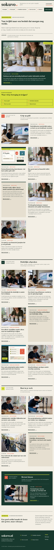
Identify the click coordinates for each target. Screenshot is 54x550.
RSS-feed (47, 536)
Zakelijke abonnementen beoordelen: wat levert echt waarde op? (40, 440)
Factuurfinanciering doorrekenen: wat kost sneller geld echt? (13, 170)
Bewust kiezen (41, 9)
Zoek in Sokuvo (48, 9)
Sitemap (46, 539)
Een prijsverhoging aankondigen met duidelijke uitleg (39, 313)
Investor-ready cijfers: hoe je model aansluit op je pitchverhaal (13, 188)
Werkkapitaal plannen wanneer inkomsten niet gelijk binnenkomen (39, 206)
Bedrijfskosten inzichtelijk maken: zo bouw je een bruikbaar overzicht (41, 127)
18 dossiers (49, 3)
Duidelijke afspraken (21, 9)
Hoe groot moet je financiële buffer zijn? (39, 170)
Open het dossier (7, 82)
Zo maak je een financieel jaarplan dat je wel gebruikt (13, 243)
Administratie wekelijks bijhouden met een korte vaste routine (13, 419)
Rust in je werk (32, 9)
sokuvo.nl (7, 535)
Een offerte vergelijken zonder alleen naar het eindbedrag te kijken (12, 330)
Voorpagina (4, 9)
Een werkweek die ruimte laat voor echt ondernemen (13, 456)
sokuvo (9, 4)
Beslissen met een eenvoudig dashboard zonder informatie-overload (24, 76)
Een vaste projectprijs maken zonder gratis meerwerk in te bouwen (12, 368)
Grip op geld (12, 9)
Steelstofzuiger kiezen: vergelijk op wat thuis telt (38, 490)
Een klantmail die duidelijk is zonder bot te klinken (13, 293)
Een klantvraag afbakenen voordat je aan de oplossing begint (39, 293)
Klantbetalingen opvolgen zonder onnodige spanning (38, 368)
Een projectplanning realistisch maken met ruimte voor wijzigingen (40, 419)
